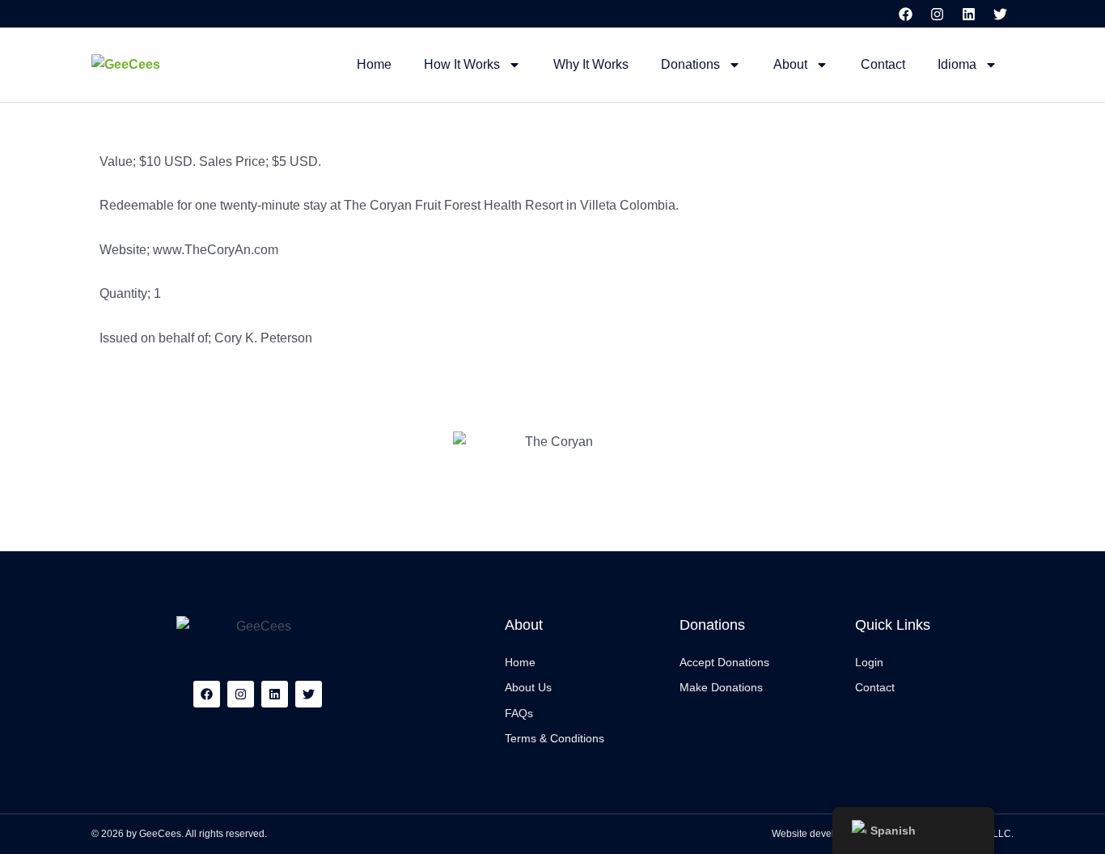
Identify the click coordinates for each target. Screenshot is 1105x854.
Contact (883, 64)
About (790, 64)
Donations (690, 64)
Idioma (957, 64)
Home (374, 64)
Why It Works (591, 64)
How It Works (462, 64)
